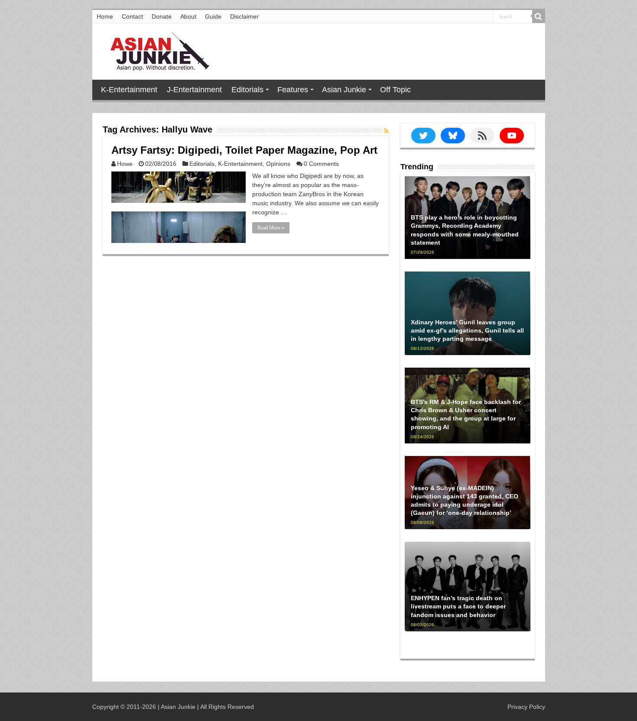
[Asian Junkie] (155, 49)
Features (292, 89)
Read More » (270, 228)
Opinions (278, 163)
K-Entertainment (129, 89)
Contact (132, 16)
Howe (125, 163)
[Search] (538, 16)
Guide (213, 16)
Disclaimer (244, 16)
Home (105, 16)
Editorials (247, 89)
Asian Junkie (344, 89)
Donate (162, 16)
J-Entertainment (194, 89)
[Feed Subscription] (386, 130)
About (188, 16)
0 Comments (321, 163)
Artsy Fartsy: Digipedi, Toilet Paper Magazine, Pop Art (244, 150)
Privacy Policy (526, 706)
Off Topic (395, 89)
